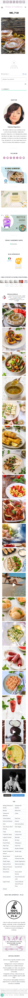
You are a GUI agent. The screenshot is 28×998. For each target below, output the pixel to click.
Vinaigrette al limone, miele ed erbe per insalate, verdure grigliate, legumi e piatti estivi (14, 975)
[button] (2, 7)
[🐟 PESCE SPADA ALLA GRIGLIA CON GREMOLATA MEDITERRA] (14, 462)
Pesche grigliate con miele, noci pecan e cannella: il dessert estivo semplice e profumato (14, 969)
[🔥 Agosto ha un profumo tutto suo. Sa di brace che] (14, 536)
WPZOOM (22, 995)
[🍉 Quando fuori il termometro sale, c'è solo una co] (14, 658)
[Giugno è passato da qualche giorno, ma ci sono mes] (14, 781)
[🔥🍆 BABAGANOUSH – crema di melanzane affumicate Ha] (14, 315)
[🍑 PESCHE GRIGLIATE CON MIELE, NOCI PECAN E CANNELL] (14, 339)
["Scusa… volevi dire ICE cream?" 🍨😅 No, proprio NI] (14, 609)
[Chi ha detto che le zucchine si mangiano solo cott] (14, 634)
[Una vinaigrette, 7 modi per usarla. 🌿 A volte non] (14, 389)
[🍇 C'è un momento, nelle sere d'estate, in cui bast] (14, 511)
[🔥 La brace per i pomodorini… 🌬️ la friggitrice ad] (14, 487)
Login (25, 74)
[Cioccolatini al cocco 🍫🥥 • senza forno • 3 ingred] (14, 732)
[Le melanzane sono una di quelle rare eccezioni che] (14, 560)
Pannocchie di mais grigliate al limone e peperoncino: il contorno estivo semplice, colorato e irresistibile (14, 981)
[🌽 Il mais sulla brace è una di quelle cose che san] (14, 438)
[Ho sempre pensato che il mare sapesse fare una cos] (14, 585)
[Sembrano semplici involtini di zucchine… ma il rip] (14, 413)
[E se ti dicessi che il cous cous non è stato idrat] (14, 683)
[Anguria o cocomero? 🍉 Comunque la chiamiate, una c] (14, 707)
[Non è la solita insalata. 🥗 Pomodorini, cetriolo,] (14, 364)
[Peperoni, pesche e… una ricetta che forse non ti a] (14, 756)
